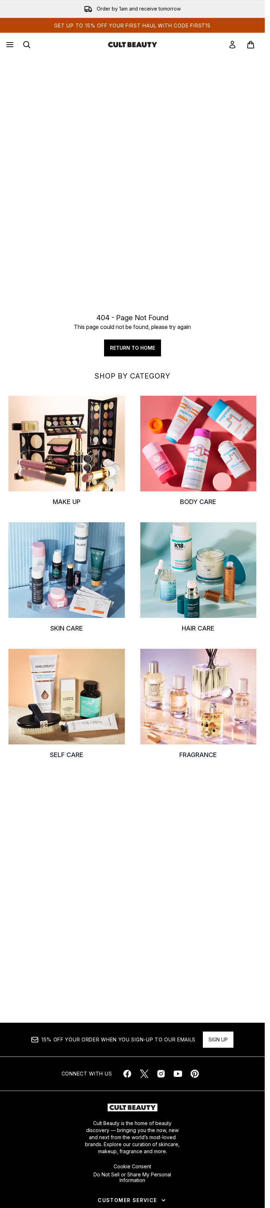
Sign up (218, 1039)
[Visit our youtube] (177, 1073)
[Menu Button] (9, 45)
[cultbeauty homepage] (132, 45)
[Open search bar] (26, 45)
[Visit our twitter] (144, 1073)
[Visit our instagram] (161, 1073)
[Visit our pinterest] (194, 1073)
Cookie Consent (132, 1166)
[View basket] (250, 45)
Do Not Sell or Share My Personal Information (132, 1177)
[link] (232, 45)
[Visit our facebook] (127, 1073)
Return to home (132, 348)
